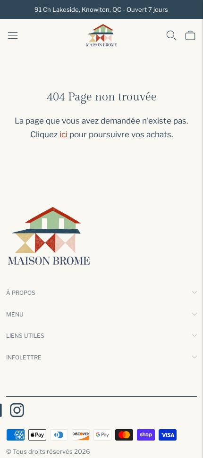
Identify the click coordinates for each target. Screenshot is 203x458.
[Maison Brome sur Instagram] (17, 411)
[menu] (12, 35)
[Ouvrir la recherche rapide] (171, 35)
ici (63, 134)
